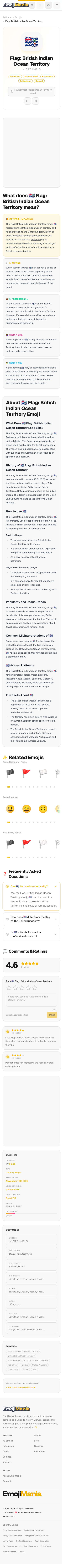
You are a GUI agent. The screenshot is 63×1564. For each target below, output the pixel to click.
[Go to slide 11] (50, 786)
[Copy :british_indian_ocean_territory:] (50, 1277)
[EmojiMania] (31, 1409)
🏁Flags (10, 1163)
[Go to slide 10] (46, 786)
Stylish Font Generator (34, 1530)
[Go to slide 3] (17, 786)
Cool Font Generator (29, 1546)
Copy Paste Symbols (12, 1530)
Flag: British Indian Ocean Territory (24, 1351)
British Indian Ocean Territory (21, 1356)
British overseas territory (19, 1360)
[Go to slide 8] (38, 786)
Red (34, 1369)
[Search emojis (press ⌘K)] (32, 5)
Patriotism (12, 1365)
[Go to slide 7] (34, 786)
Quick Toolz (46, 1546)
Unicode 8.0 (12, 1189)
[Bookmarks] (40, 5)
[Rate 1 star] (9, 988)
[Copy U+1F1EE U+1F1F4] (50, 1239)
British (25, 1365)
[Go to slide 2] (13, 786)
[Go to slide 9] (42, 786)
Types (6, 1451)
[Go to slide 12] (55, 786)
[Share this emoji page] (35, 101)
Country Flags (13, 1172)
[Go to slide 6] (29, 786)
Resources (39, 1451)
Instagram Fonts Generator (37, 1535)
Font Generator (42, 1541)
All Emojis (8, 1440)
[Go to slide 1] (8, 786)
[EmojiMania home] (16, 5)
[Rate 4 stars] (28, 988)
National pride (41, 1360)
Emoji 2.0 (11, 1198)
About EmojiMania (12, 1475)
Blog (36, 1440)
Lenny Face (8, 1541)
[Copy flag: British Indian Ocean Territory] (50, 1328)
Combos (7, 1456)
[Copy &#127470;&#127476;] (50, 1252)
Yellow (25, 1369)
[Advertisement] (31, 152)
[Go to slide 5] (25, 786)
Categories (8, 1446)
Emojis (18, 17)
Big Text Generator (24, 1541)
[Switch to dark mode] (48, 5)
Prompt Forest (9, 1551)
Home (8, 17)
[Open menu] (56, 5)
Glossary (38, 1446)
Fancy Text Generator (12, 1535)
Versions (7, 1462)
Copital (22, 1551)
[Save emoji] (27, 101)
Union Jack (13, 1369)
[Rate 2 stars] (15, 988)
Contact (7, 1481)
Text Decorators (10, 1546)
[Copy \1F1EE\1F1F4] (50, 1265)
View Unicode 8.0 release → (20, 1387)
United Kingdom (39, 1365)
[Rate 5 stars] (35, 988)
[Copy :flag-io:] (50, 1302)
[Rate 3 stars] (22, 988)
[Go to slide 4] (21, 786)
